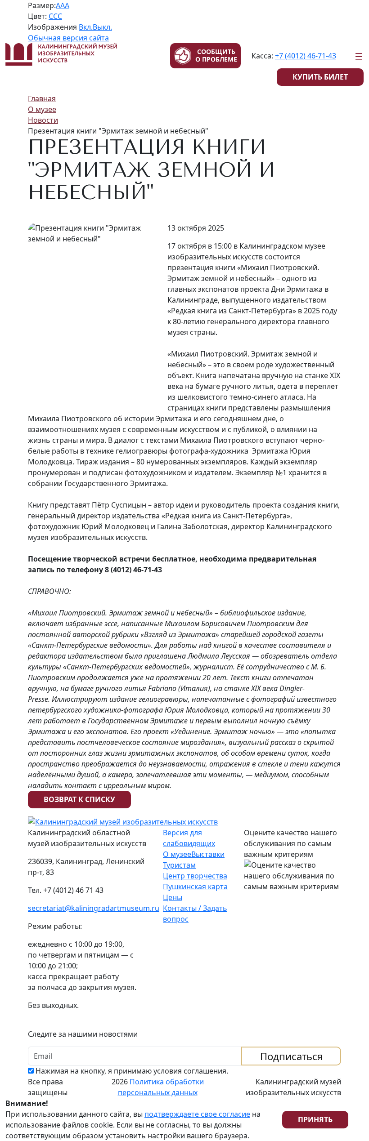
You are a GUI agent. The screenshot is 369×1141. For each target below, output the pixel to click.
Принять (315, 1119)
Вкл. (86, 27)
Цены (172, 897)
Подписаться (291, 1056)
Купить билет (320, 77)
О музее (177, 854)
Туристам (179, 865)
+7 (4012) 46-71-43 (305, 56)
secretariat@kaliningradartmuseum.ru (93, 908)
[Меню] (359, 56)
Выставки (208, 854)
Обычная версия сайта (68, 38)
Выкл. (102, 27)
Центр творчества (195, 876)
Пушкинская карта (195, 886)
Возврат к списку (79, 799)
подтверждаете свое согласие (197, 1114)
